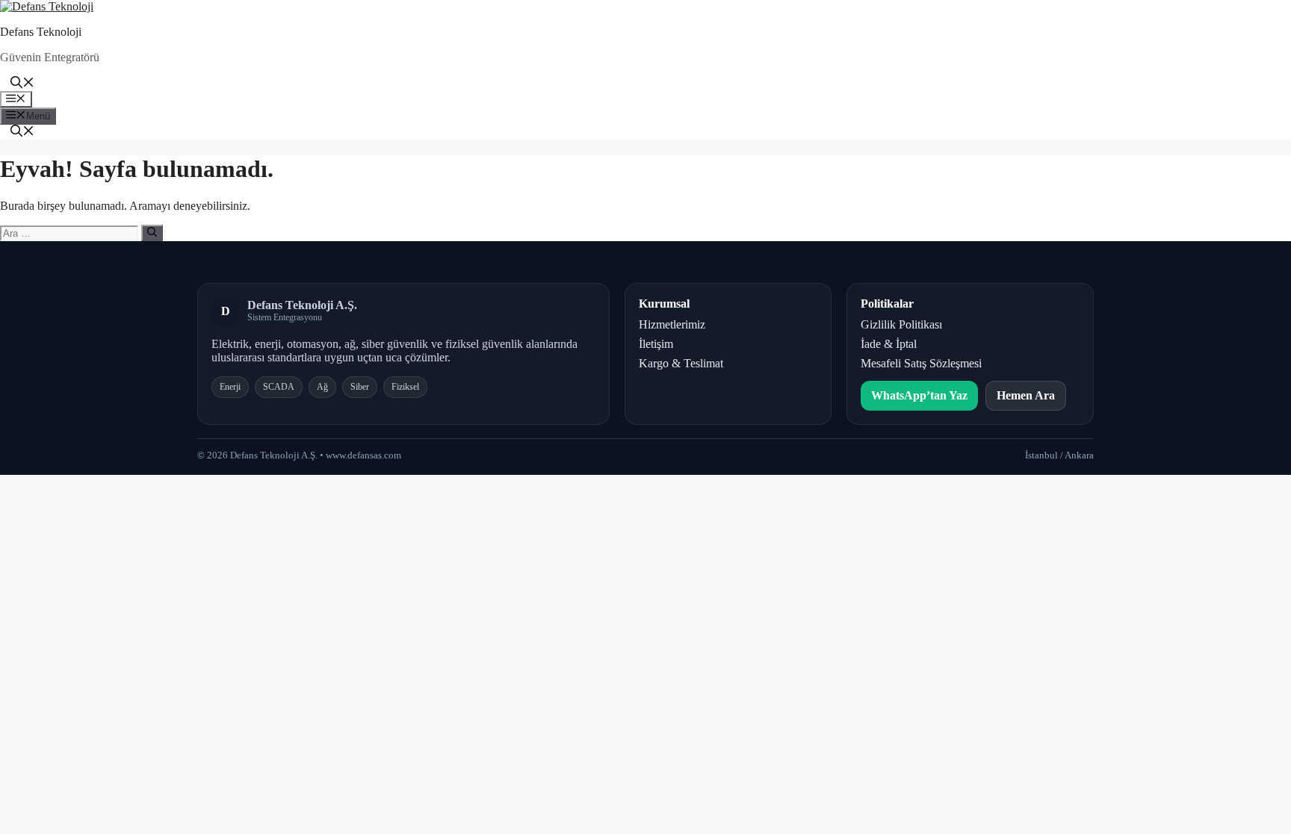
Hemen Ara (1026, 395)
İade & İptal (889, 343)
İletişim (656, 343)
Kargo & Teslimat (681, 363)
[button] (22, 84)
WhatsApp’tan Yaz (919, 395)
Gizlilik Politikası (901, 324)
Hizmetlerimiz (672, 324)
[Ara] (152, 233)
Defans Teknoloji (40, 31)
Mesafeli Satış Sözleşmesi (921, 363)
